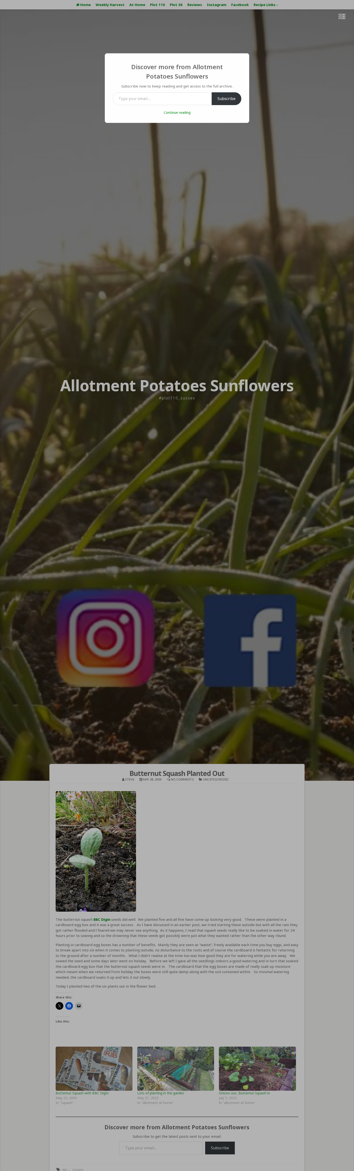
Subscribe (226, 98)
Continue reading (177, 112)
